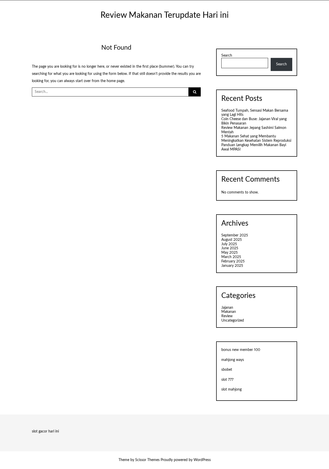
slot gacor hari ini (45, 431)
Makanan (228, 312)
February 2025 (233, 261)
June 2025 (229, 248)
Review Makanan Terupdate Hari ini (164, 15)
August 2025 (231, 240)
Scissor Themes (147, 460)
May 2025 (229, 252)
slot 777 (227, 380)
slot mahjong (231, 389)
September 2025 (234, 235)
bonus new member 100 (240, 350)
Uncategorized (232, 320)
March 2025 (231, 257)
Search (226, 55)
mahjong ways (232, 360)
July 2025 (229, 244)
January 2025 (232, 266)
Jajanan (227, 307)
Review (227, 316)
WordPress (202, 460)
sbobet (226, 369)
